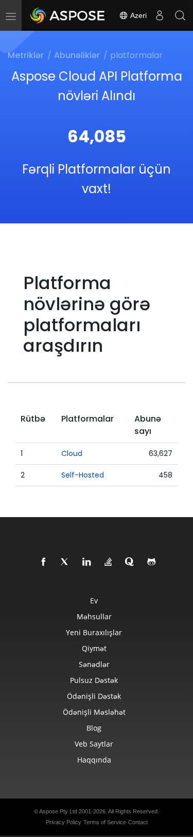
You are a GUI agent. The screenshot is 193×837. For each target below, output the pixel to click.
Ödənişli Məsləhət (94, 712)
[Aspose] (68, 15)
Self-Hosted (82, 475)
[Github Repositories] (152, 562)
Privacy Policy (63, 822)
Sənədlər (94, 664)
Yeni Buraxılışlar (94, 632)
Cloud (71, 453)
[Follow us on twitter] (65, 562)
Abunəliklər (77, 55)
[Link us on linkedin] (87, 562)
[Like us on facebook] (43, 562)
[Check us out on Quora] (130, 562)
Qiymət (94, 648)
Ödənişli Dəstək (94, 696)
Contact (138, 822)
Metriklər (26, 55)
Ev (94, 600)
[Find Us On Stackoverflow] (108, 562)
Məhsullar (94, 616)
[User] (159, 15)
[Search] (180, 15)
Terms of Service (104, 822)
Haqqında (94, 760)
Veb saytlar (94, 744)
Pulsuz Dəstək (94, 680)
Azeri (137, 15)
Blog (93, 728)
